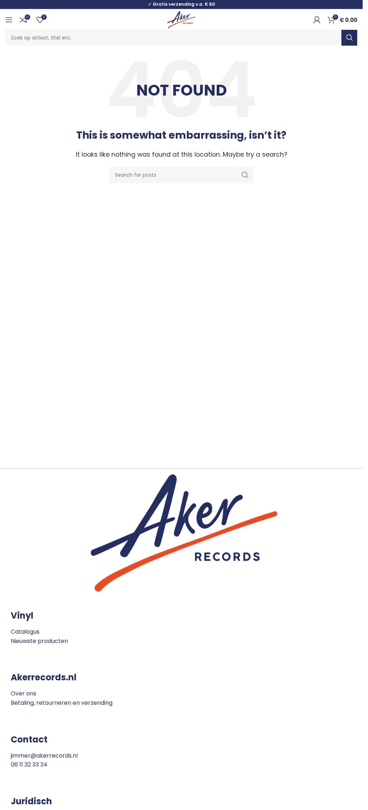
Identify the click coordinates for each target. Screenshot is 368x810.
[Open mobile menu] (9, 20)
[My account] (317, 20)
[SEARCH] (349, 38)
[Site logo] (181, 19)
